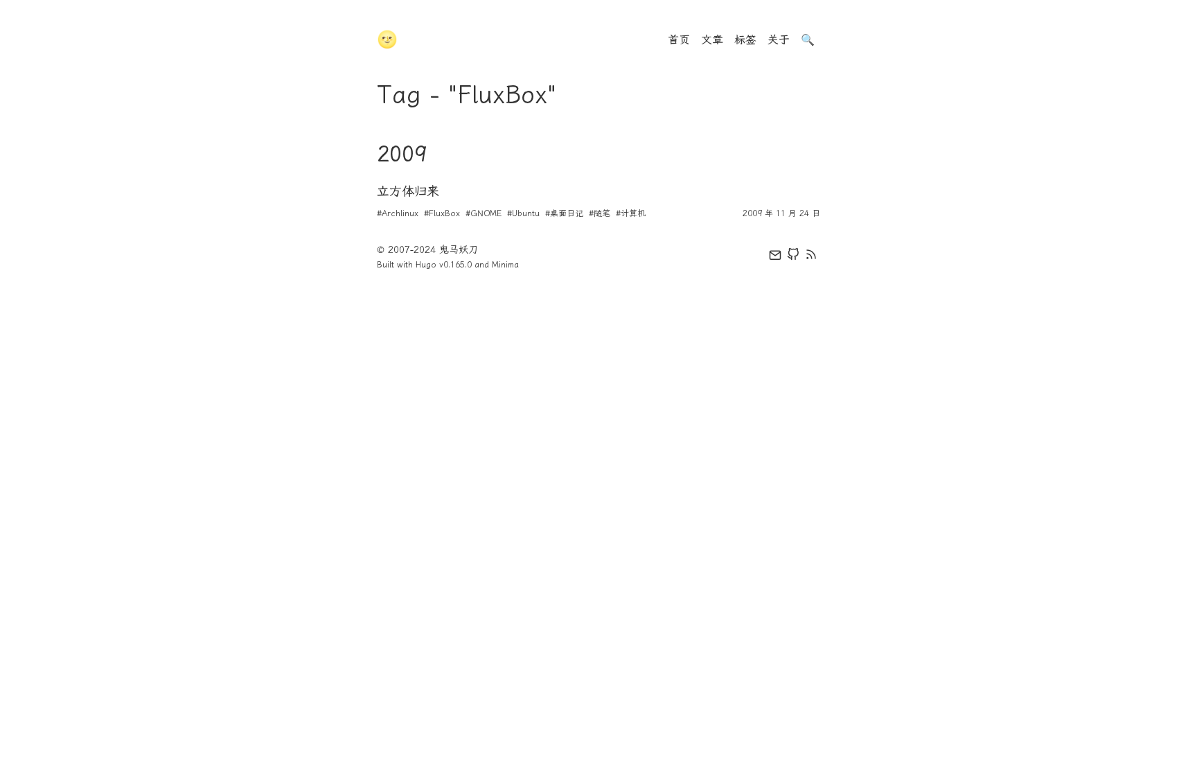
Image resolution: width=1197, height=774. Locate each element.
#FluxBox (442, 213)
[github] (793, 257)
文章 (712, 39)
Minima (505, 265)
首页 (679, 39)
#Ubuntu (523, 213)
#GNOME (484, 213)
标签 (745, 39)
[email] (775, 257)
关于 (779, 39)
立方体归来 (408, 191)
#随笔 (599, 213)
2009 (402, 153)
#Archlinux (397, 213)
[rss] (811, 257)
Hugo (426, 265)
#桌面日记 (564, 213)
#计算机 (631, 213)
